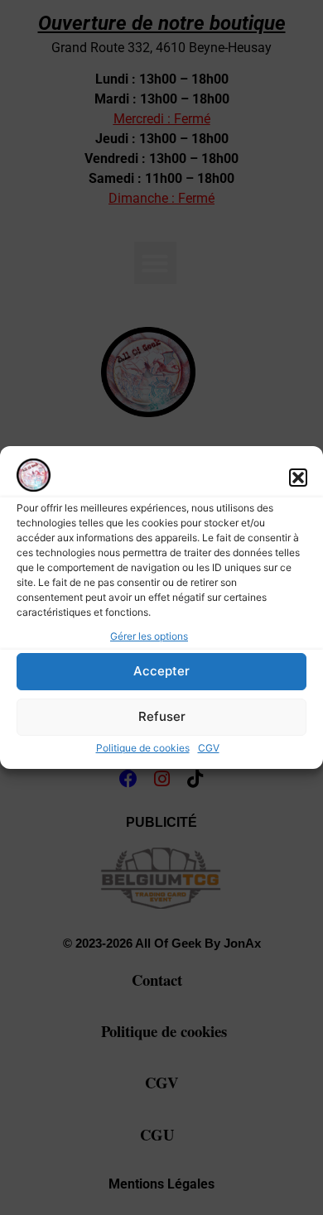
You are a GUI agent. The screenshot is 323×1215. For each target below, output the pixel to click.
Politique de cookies (143, 748)
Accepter (161, 671)
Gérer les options (149, 636)
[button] (298, 477)
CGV (208, 748)
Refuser (162, 716)
